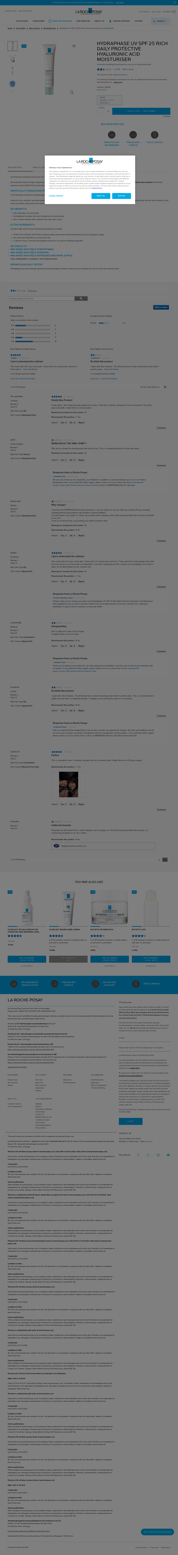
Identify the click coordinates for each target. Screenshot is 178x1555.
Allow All (121, 196)
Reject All (101, 196)
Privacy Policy (97, 188)
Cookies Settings (56, 196)
